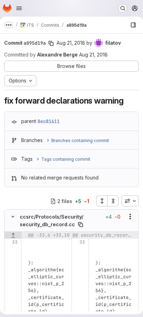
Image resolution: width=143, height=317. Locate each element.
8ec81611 (48, 121)
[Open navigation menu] (19, 8)
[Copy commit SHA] (51, 43)
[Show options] (130, 216)
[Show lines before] (13, 235)
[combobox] (130, 200)
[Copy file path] (80, 224)
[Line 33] (12, 242)
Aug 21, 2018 (71, 43)
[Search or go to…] (123, 8)
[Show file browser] (133, 24)
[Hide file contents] (13, 216)
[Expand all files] (101, 200)
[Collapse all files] (113, 200)
